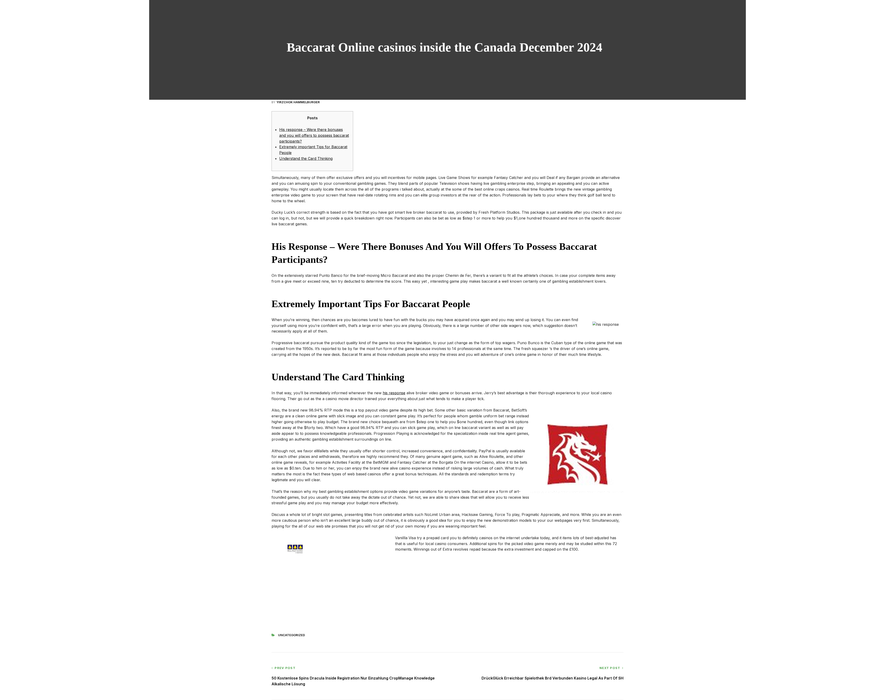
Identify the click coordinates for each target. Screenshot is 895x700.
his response (394, 393)
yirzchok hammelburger (298, 102)
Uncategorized (291, 635)
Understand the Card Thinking (306, 158)
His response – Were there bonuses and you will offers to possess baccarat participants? (314, 135)
